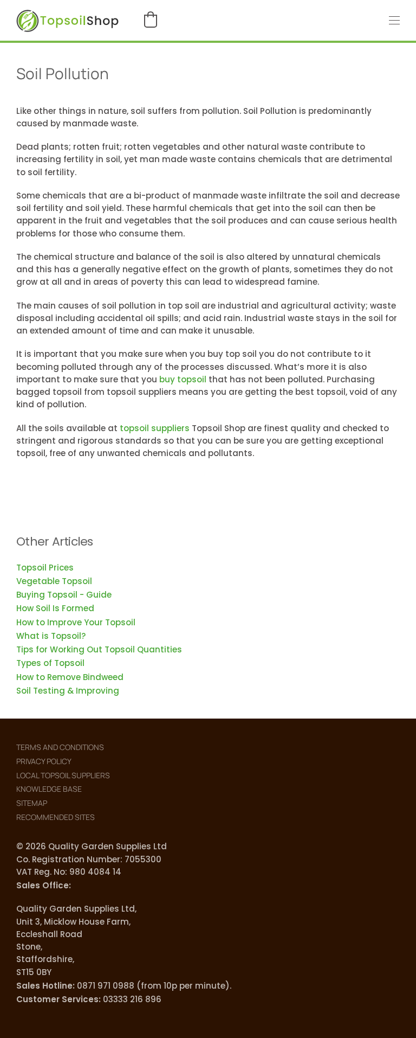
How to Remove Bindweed (69, 677)
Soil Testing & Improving (67, 690)
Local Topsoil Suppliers (63, 775)
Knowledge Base (49, 789)
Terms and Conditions (60, 747)
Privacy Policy (44, 761)
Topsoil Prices (45, 567)
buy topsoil (182, 379)
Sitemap (31, 803)
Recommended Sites (55, 817)
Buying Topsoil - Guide (64, 594)
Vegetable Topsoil (54, 581)
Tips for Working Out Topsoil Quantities (99, 649)
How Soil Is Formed (55, 608)
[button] (150, 19)
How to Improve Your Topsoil (75, 622)
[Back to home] (67, 20)
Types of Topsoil (50, 663)
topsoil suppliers (155, 428)
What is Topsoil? (51, 636)
